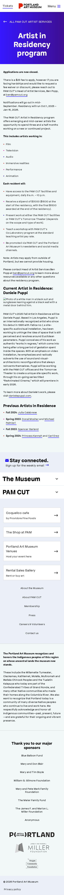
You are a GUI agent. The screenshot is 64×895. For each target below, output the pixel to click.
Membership (32, 606)
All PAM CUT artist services (31, 21)
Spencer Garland (28, 429)
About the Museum (32, 587)
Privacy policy (12, 889)
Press (32, 615)
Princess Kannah (32, 435)
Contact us (32, 633)
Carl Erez (53, 435)
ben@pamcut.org (16, 94)
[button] (32, 302)
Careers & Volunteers (32, 624)
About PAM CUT (32, 597)
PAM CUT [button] (16, 492)
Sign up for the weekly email (25, 465)
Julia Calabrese (27, 412)
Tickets (8, 5)
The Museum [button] (21, 478)
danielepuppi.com (20, 395)
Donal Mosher (30, 418)
